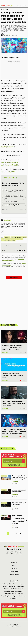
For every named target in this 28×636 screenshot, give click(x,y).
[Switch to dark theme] (23, 5)
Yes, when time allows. (11, 201)
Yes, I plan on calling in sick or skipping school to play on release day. (14, 196)
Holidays (20, 238)
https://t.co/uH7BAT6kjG (9, 162)
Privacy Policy (17, 465)
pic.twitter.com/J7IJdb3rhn (10, 165)
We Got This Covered (17, 588)
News (7, 9)
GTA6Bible (13, 598)
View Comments (14, 277)
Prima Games (20, 586)
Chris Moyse (7, 34)
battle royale (7, 237)
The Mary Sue (19, 593)
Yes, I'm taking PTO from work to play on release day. (14, 190)
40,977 (16, 533)
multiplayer (3, 240)
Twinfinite (16, 584)
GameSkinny (18, 591)
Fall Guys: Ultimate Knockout (11, 238)
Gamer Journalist (9, 591)
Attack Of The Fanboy (9, 586)
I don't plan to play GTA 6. (12, 205)
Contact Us (14, 568)
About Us (14, 562)
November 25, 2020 (8, 172)
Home (2, 9)
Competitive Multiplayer (16, 237)
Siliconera (7, 588)
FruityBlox (14, 596)
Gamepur (22, 584)
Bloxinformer (22, 596)
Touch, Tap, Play (5, 596)
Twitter (13, 240)
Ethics (14, 565)
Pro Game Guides (7, 584)
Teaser (9, 240)
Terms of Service (10, 465)
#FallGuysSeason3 (7, 147)
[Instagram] (2, 231)
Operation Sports (9, 593)
